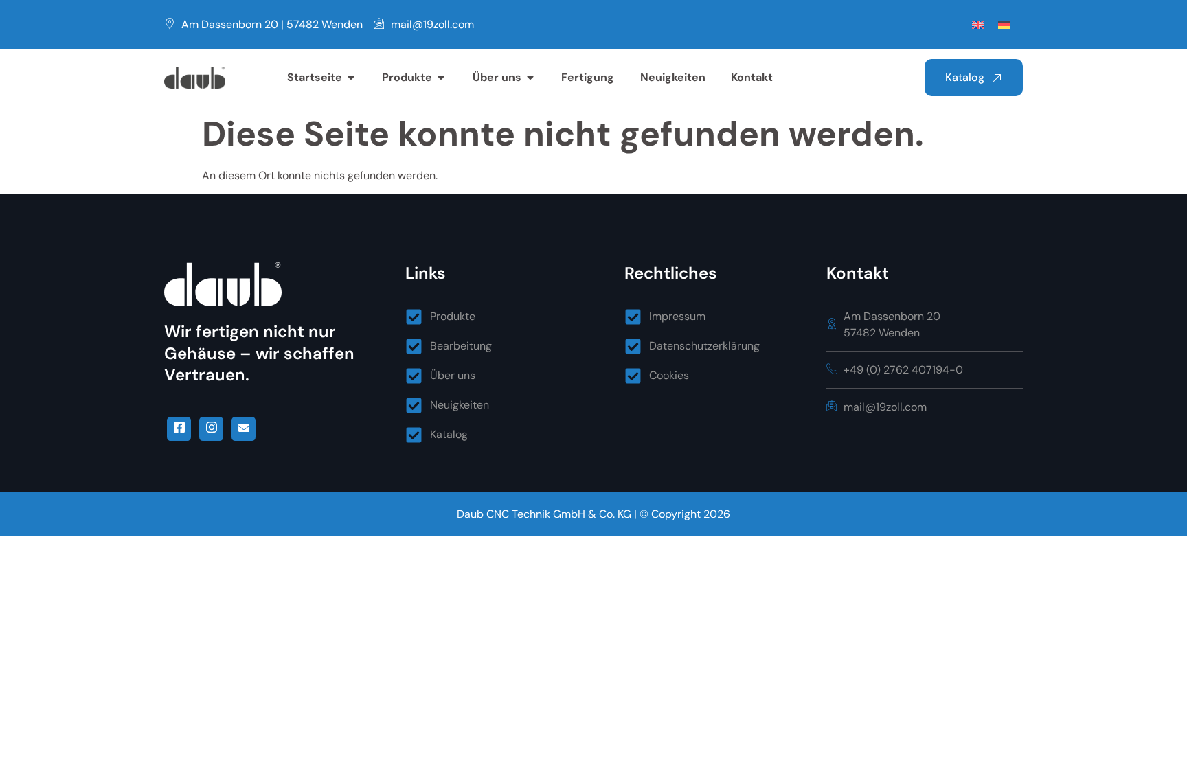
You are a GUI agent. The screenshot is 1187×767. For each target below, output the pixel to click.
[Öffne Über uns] (530, 77)
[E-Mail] (243, 429)
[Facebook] (179, 429)
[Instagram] (211, 429)
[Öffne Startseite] (351, 77)
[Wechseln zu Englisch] (978, 24)
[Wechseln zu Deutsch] (1004, 24)
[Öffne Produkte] (441, 77)
